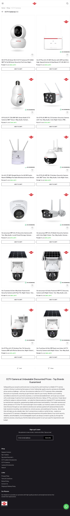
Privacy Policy (5, 476)
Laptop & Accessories (7, 465)
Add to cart (18, 69)
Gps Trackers (5, 454)
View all (3, 467)
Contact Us (4, 483)
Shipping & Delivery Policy (8, 486)
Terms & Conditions (6, 478)
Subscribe (48, 438)
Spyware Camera (6, 452)
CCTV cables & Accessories (9, 460)
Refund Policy (5, 481)
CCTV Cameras (5, 462)
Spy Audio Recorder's (7, 457)
